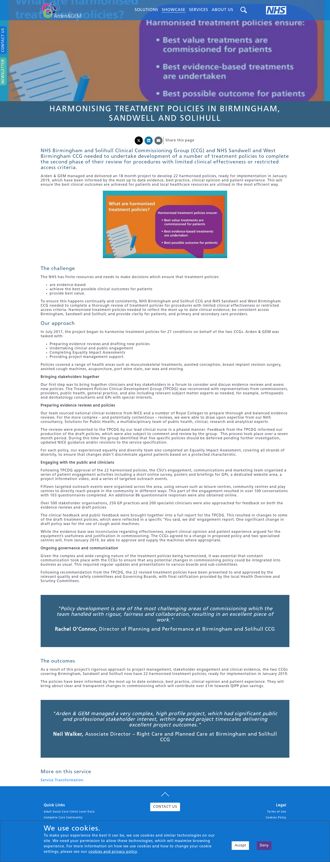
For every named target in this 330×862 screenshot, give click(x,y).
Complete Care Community (63, 817)
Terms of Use (276, 812)
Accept (240, 845)
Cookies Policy (276, 817)
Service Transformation (62, 780)
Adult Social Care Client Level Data (69, 812)
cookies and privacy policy (112, 852)
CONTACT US (165, 807)
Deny (264, 845)
